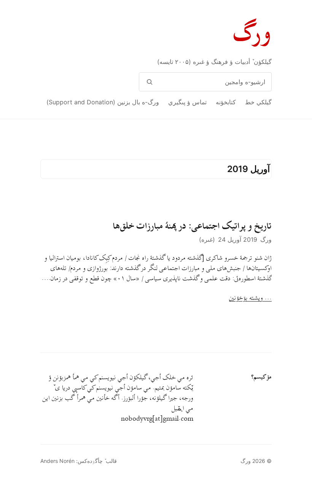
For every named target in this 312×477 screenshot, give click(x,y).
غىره (207, 239)
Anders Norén (57, 461)
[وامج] (149, 82)
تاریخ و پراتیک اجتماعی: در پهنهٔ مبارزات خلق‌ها (192, 226)
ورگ (253, 33)
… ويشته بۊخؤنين (250, 298)
